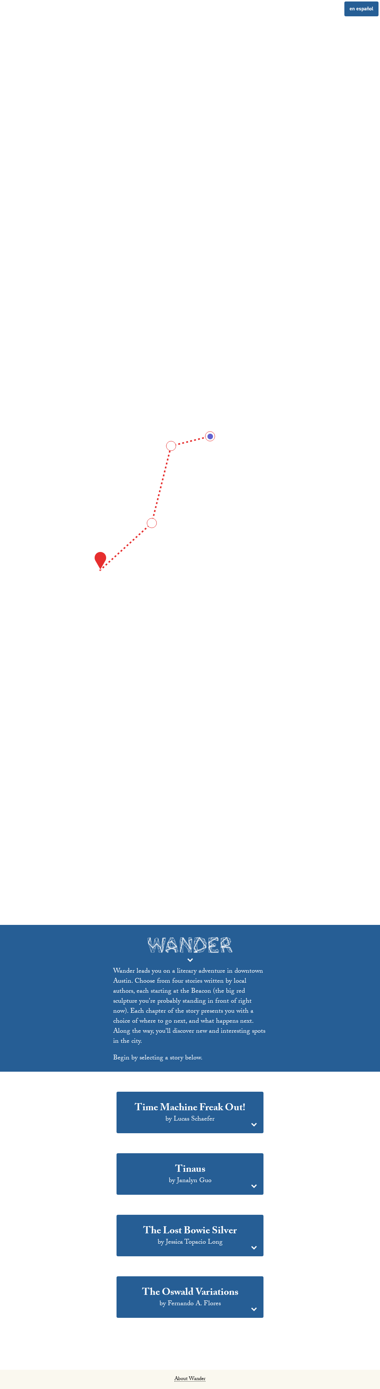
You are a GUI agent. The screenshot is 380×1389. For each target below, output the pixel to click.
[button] (190, 1114)
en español (361, 8)
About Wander (190, 1380)
